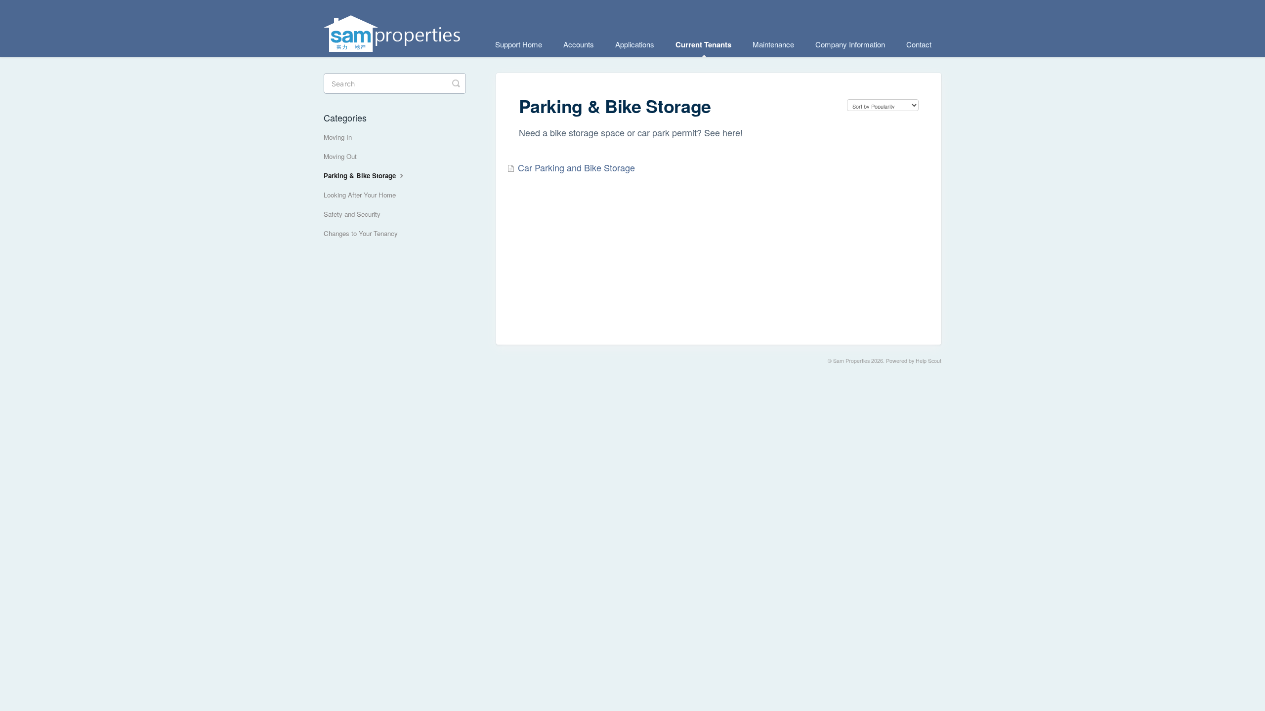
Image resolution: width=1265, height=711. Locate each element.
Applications (634, 44)
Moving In (338, 137)
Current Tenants (703, 44)
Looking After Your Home (360, 194)
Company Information (850, 44)
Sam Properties (851, 360)
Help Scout (928, 360)
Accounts (578, 44)
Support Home (518, 44)
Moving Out (340, 156)
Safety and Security (352, 214)
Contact (918, 44)
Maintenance (773, 44)
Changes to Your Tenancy (361, 233)
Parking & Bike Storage (361, 175)
